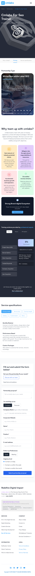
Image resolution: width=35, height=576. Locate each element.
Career (20, 526)
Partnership (10, 9)
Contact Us (22, 523)
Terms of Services (23, 552)
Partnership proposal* (10, 390)
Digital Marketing (5, 523)
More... (23, 315)
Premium (16, 231)
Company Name (15, 410)
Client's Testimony (6, 549)
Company (8, 405)
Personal (16, 405)
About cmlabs (22, 519)
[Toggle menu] (31, 3)
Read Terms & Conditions (10, 382)
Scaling (5, 315)
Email (6, 454)
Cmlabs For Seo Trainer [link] (21, 9)
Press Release (22, 529)
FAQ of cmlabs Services (7, 552)
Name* (5, 426)
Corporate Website (9, 418)
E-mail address (8, 442)
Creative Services (5, 526)
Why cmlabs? (6, 60)
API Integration (24, 231)
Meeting (14, 454)
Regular (9, 231)
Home (3, 9)
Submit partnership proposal (17, 473)
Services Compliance (24, 536)
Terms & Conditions (24, 546)
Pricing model (6, 311)
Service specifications (26, 60)
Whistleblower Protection (25, 533)
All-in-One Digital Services (8, 519)
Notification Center (6, 546)
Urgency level (7, 459)
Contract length (28, 311)
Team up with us (17, 212)
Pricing (15, 60)
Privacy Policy (22, 549)
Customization (14, 315)
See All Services (5, 533)
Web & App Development (8, 529)
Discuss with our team (11, 377)
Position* (6, 434)
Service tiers (17, 311)
